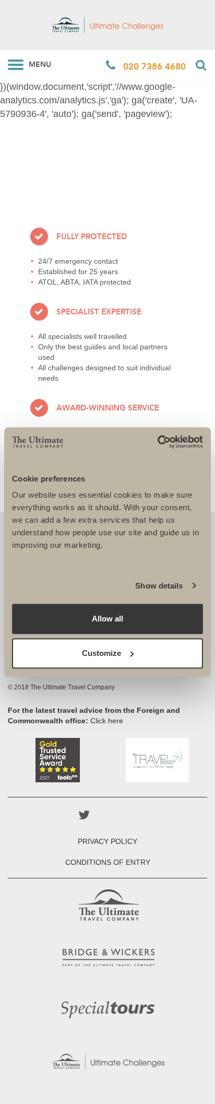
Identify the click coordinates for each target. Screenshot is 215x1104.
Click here (106, 721)
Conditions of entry (107, 862)
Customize (101, 653)
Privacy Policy (107, 841)
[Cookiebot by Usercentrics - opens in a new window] (157, 442)
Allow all (107, 618)
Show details (159, 585)
